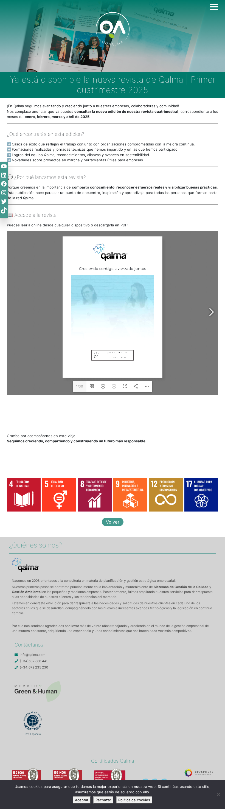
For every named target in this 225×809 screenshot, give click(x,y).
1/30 (79, 386)
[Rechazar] (218, 794)
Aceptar (81, 800)
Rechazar (103, 800)
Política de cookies (134, 800)
